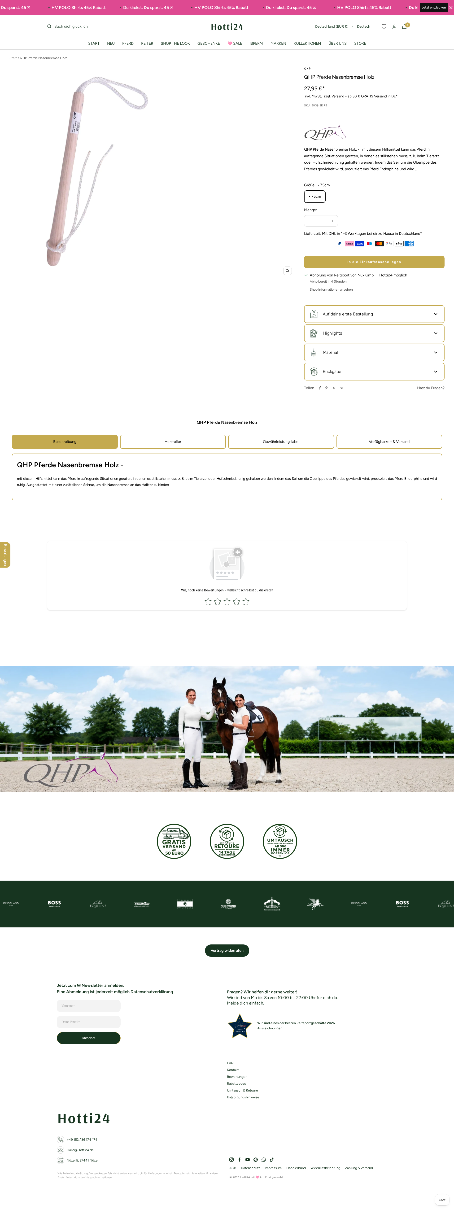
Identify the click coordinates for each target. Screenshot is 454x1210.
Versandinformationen (99, 1177)
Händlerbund (296, 1168)
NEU (111, 43)
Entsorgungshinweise (243, 1097)
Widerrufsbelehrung (325, 1168)
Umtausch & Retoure (242, 1090)
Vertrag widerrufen (227, 950)
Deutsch (363, 26)
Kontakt (233, 1070)
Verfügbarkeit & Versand (389, 441)
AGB (232, 1168)
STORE (360, 43)
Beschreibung (64, 441)
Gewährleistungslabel (281, 441)
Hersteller (173, 441)
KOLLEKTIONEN (307, 43)
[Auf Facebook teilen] (320, 388)
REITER (147, 43)
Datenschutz (250, 1168)
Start (13, 58)
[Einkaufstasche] (404, 26)
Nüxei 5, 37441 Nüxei (82, 1160)
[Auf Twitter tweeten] (334, 388)
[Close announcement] (451, 7)
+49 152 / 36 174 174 (82, 1140)
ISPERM (256, 43)
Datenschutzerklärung (152, 991)
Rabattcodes (236, 1084)
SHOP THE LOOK (175, 43)
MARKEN (278, 43)
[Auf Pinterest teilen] (326, 388)
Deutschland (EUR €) (331, 26)
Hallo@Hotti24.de (80, 1150)
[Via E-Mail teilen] (341, 388)
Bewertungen (237, 1077)
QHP (307, 68)
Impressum (273, 1168)
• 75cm (315, 196)
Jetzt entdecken (434, 7)
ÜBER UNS (337, 43)
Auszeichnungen (269, 1028)
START (94, 43)
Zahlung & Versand (359, 1168)
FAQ (230, 1063)
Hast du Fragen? (431, 388)
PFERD (128, 43)
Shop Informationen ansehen (331, 290)
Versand (338, 96)
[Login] (394, 27)
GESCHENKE (208, 43)
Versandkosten (98, 1173)
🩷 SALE (234, 43)
